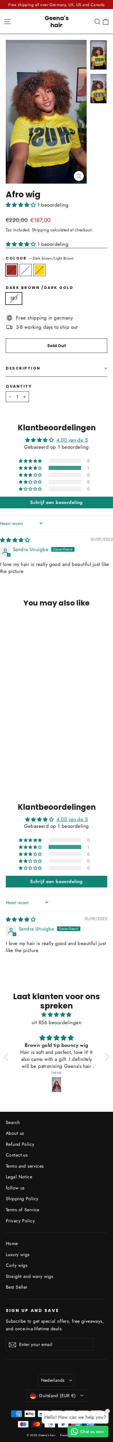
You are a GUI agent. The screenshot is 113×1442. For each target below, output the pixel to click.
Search (13, 1122)
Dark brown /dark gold (40, 287)
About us (15, 1133)
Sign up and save (32, 1310)
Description (23, 368)
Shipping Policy (22, 1198)
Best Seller (17, 1287)
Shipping (40, 230)
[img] (15, 540)
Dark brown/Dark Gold (39, 270)
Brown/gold (25, 270)
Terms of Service (22, 1209)
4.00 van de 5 (72, 439)
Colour (40, 258)
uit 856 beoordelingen (56, 1022)
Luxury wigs (18, 1254)
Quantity (19, 386)
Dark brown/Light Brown (11, 270)
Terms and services (25, 1166)
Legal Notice (19, 1176)
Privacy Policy (20, 1220)
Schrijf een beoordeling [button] (56, 502)
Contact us (17, 1155)
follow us (15, 1187)
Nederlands (53, 1380)
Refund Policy (20, 1144)
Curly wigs (16, 1265)
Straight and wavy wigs (29, 1276)
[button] (21, 204)
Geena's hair (57, 21)
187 (13, 298)
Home (12, 1243)
